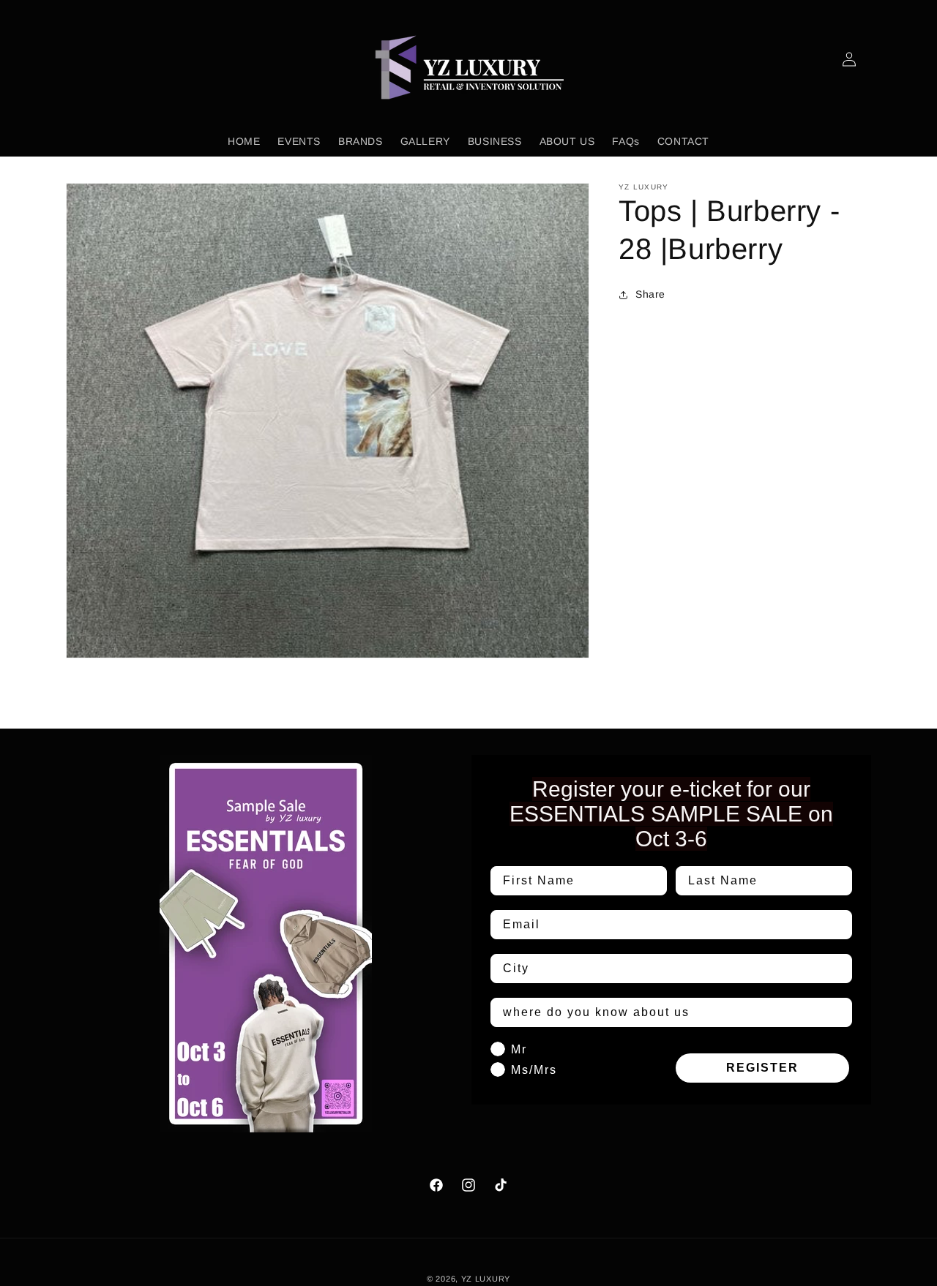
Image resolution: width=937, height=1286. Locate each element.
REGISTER (762, 1067)
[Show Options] (838, 968)
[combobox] (667, 968)
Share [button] (650, 294)
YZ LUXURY (485, 1278)
